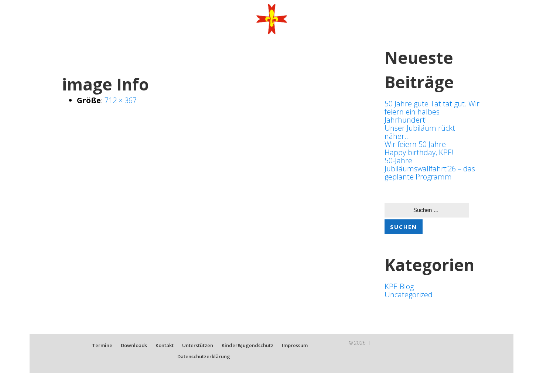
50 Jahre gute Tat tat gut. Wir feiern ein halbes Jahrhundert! (432, 112)
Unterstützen (197, 345)
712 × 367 (121, 100)
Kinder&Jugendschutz (247, 345)
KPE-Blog (399, 286)
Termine (102, 345)
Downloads (134, 345)
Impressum (295, 345)
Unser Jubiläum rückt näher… (420, 132)
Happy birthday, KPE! (419, 152)
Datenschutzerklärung (203, 356)
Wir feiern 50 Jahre (415, 144)
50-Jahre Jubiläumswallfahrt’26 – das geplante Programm (430, 168)
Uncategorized (409, 295)
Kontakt (165, 345)
